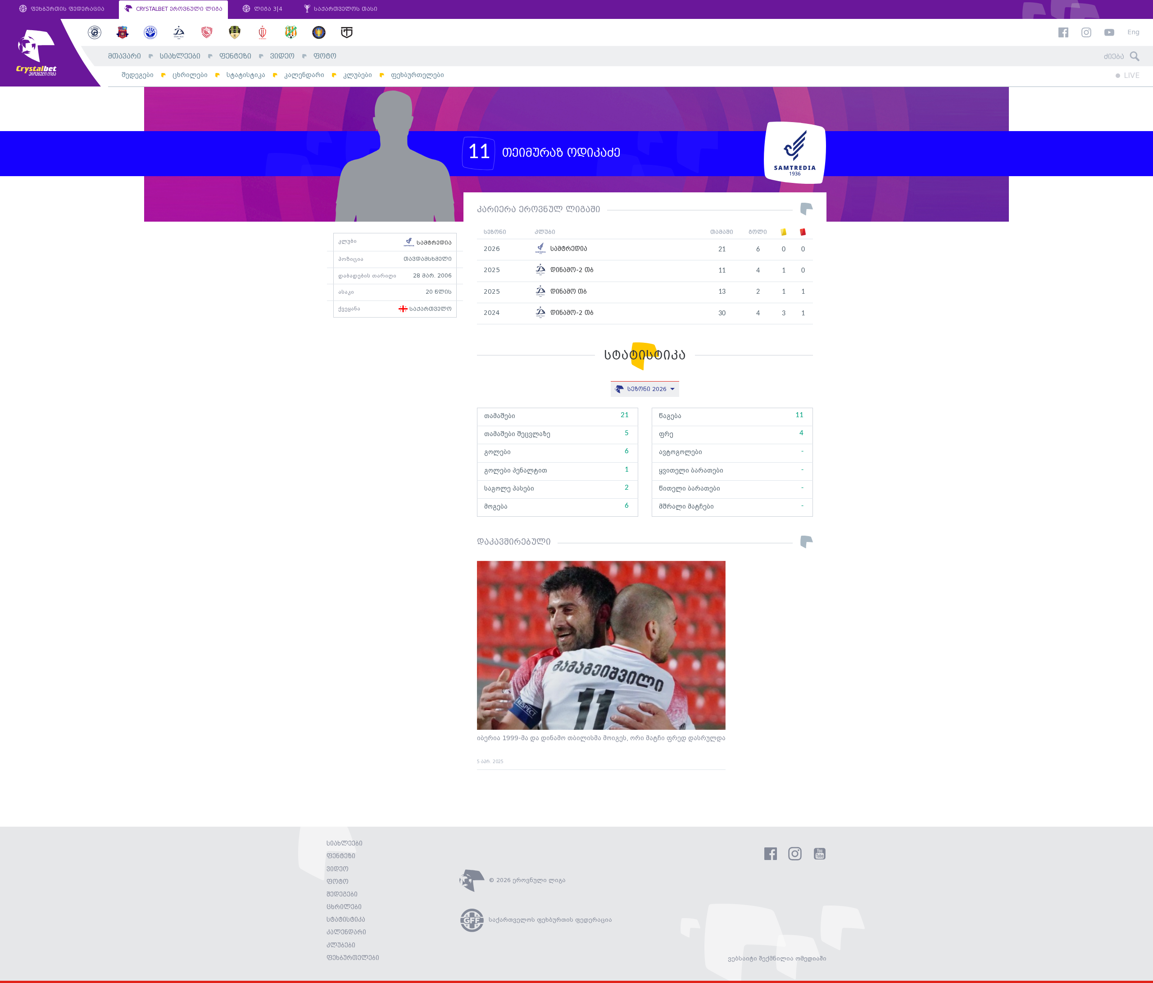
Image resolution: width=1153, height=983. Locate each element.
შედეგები (138, 75)
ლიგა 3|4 (267, 9)
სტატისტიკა (246, 75)
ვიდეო (282, 56)
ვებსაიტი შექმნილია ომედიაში (777, 959)
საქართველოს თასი (344, 9)
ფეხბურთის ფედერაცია (66, 9)
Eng (1133, 32)
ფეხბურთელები (417, 75)
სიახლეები (180, 56)
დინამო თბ (568, 292)
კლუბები (357, 75)
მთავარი (124, 56)
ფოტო (324, 56)
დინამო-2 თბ (571, 270)
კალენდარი (304, 75)
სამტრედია (433, 243)
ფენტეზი (235, 56)
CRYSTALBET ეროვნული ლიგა (178, 9)
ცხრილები (190, 75)
